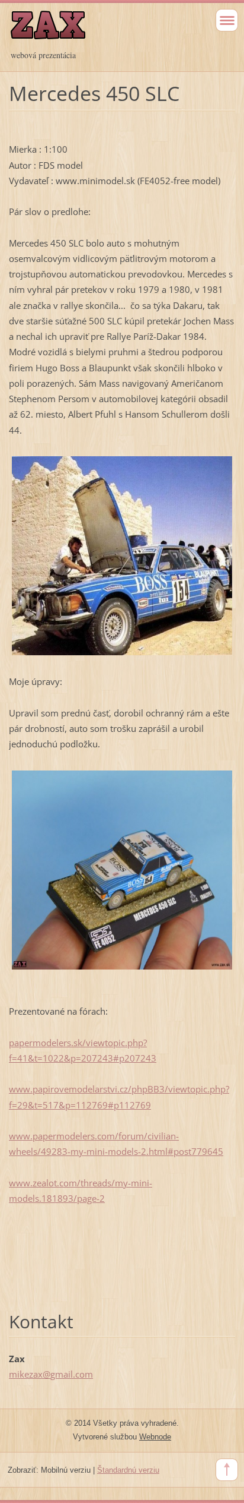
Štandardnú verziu (128, 1470)
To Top (227, 1469)
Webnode (155, 1436)
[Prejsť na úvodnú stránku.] (100, 30)
